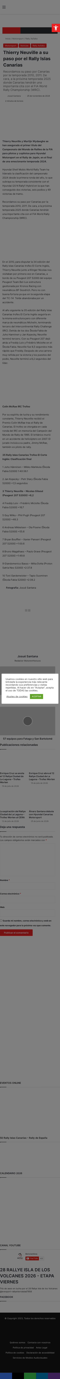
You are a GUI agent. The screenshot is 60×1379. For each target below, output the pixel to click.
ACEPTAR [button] (36, 696)
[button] (56, 28)
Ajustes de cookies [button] (17, 696)
